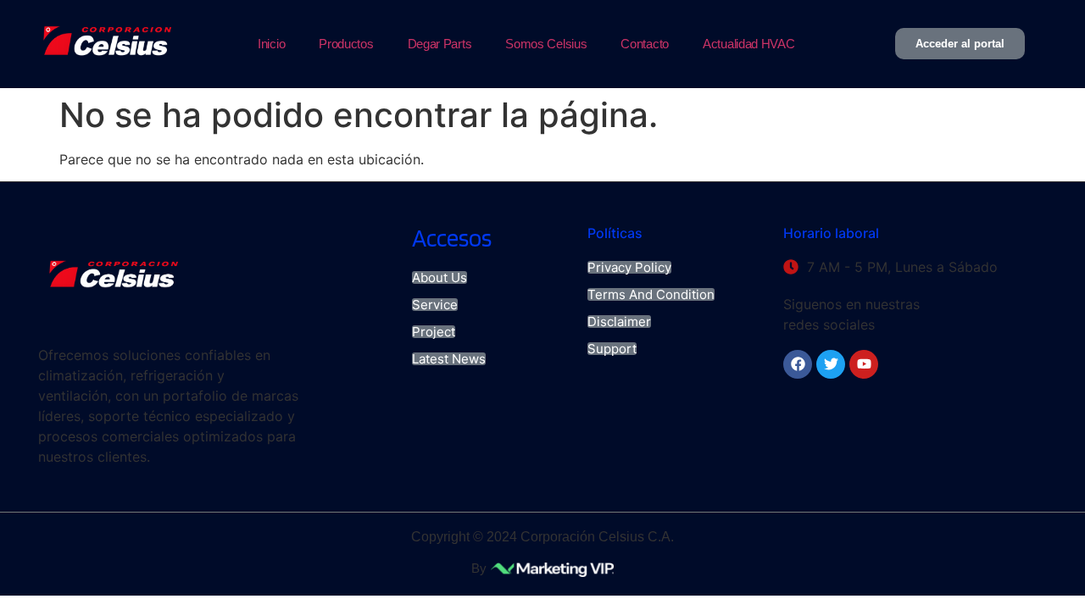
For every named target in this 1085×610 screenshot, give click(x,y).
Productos (346, 43)
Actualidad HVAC (749, 43)
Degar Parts (440, 43)
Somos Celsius (546, 43)
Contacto (644, 43)
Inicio (271, 43)
